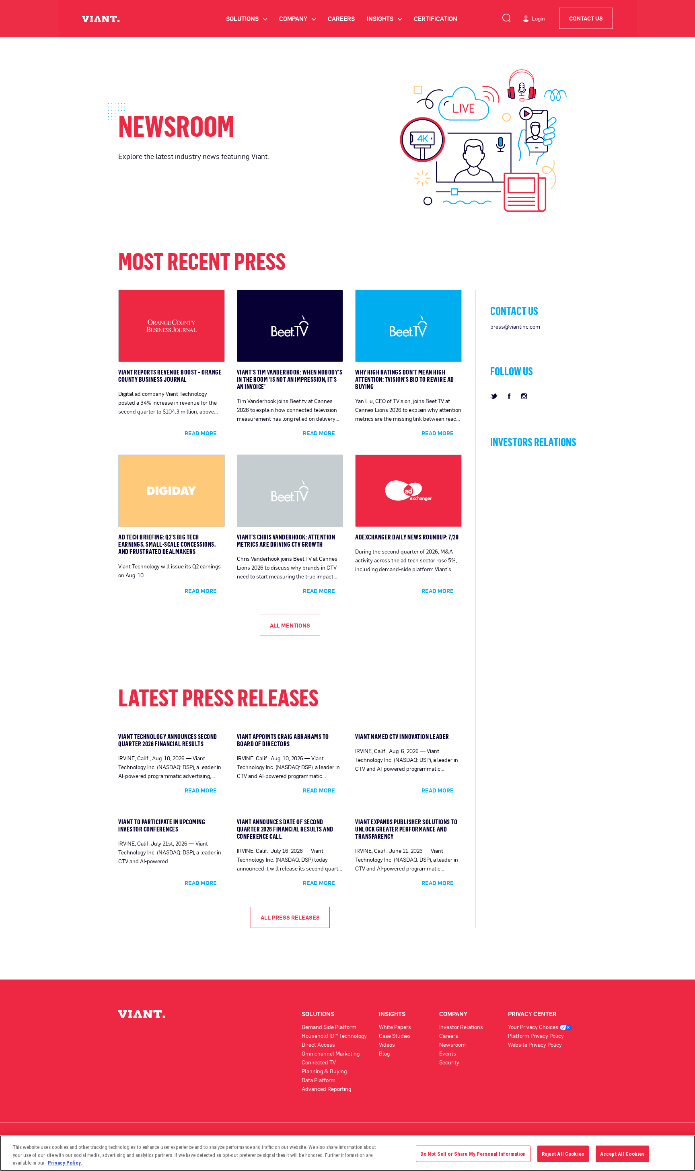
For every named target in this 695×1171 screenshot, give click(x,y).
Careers (341, 18)
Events (447, 1053)
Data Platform (318, 1080)
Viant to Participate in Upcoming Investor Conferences (161, 825)
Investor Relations (461, 1027)
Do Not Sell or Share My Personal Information (473, 1153)
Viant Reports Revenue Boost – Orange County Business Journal (170, 375)
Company (297, 18)
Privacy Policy (64, 1163)
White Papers (395, 1027)
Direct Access (318, 1044)
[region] (347, 1153)
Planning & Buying (324, 1071)
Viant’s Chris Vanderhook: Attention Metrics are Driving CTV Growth (286, 540)
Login (538, 18)
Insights (384, 18)
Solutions (246, 18)
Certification (435, 18)
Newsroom (452, 1044)
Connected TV (319, 1062)
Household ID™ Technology (334, 1035)
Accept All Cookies (622, 1153)
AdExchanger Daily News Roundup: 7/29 (407, 537)
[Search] (506, 16)
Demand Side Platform (329, 1027)
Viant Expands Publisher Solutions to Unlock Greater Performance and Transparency (406, 829)
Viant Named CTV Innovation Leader (402, 737)
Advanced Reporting (326, 1089)
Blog (384, 1053)
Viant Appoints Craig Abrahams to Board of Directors (283, 740)
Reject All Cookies (563, 1153)
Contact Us (586, 18)
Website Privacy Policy (535, 1044)
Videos (387, 1044)
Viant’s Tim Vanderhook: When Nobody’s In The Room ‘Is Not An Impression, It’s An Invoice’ (290, 379)
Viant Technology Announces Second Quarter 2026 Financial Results (167, 740)
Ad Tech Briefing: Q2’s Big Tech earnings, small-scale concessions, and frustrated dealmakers (167, 544)
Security (449, 1062)
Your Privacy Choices (533, 1027)
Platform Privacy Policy (536, 1035)
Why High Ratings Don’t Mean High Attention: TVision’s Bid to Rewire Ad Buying (404, 379)
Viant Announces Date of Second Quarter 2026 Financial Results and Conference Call (285, 829)
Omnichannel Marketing (331, 1053)
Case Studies (395, 1035)
